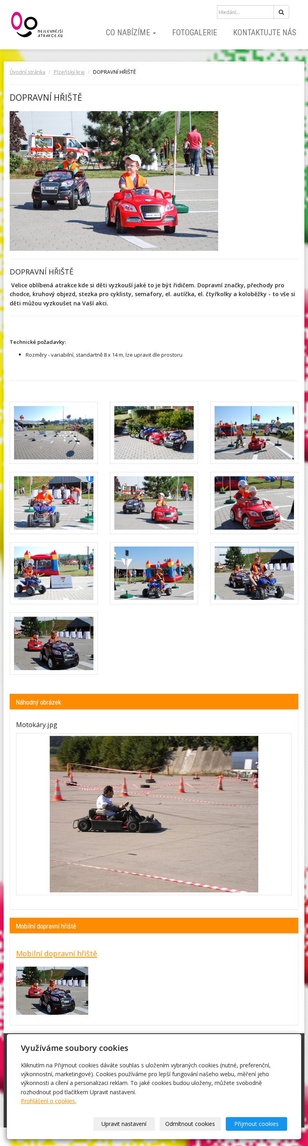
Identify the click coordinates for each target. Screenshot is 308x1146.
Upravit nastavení (123, 1124)
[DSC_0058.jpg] (54, 643)
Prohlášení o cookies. (48, 1101)
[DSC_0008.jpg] (154, 433)
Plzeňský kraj (69, 72)
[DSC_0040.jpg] (154, 503)
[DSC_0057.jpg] (254, 573)
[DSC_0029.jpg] (254, 433)
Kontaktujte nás (264, 32)
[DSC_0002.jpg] (54, 433)
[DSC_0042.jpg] (254, 503)
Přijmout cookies (256, 1124)
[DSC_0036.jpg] (54, 503)
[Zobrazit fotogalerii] (154, 814)
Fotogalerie (194, 32)
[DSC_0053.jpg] (154, 573)
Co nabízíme (129, 32)
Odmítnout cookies (190, 1124)
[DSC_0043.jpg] (54, 573)
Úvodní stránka (27, 72)
